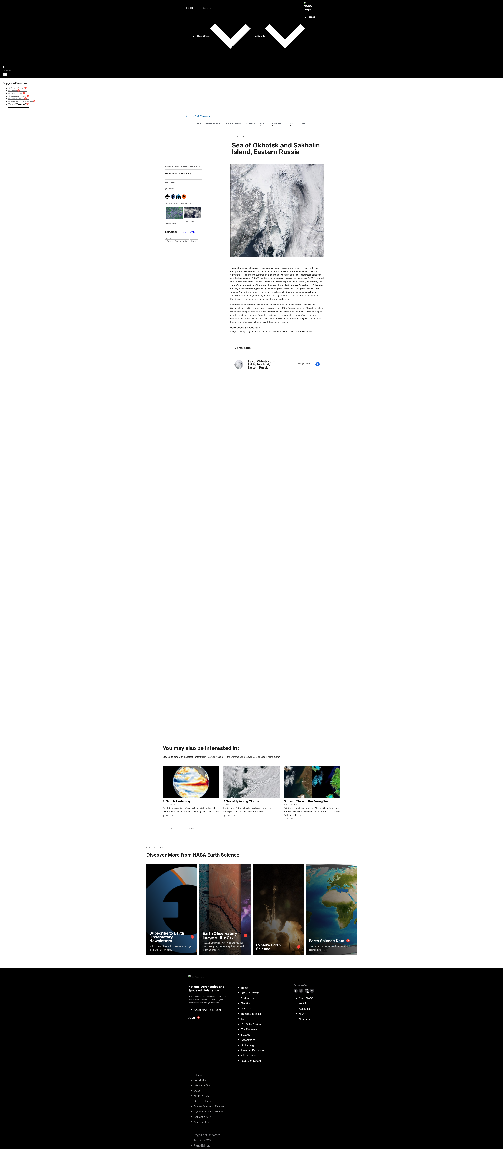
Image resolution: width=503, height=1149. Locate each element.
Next (191, 829)
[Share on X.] (167, 196)
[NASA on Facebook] (296, 991)
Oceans (193, 241)
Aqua (185, 232)
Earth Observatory (213, 123)
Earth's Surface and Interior (177, 241)
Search (304, 123)
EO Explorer (250, 123)
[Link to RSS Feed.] (184, 196)
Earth (198, 123)
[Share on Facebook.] (173, 196)
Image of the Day (233, 123)
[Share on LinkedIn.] (178, 196)
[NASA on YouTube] (312, 991)
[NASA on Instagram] (301, 991)
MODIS (193, 232)
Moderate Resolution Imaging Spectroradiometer (287, 278)
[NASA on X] (307, 991)
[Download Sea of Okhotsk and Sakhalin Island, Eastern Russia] (317, 366)
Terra (240, 282)
